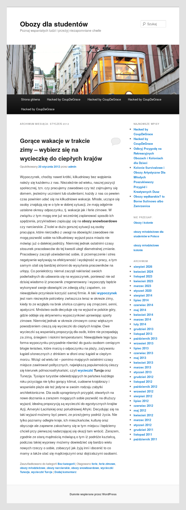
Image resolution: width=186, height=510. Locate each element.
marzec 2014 (142, 319)
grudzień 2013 (143, 329)
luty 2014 (140, 324)
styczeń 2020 (143, 290)
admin (72, 166)
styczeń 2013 (143, 372)
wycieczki (85, 370)
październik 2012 (145, 386)
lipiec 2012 (141, 401)
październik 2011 (145, 439)
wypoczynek (107, 292)
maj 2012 (140, 410)
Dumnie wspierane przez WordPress (93, 494)
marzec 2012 (142, 420)
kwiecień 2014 (143, 314)
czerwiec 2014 (143, 305)
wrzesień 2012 (143, 391)
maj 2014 (140, 310)
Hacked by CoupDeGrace (63, 99)
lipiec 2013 (141, 348)
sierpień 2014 (143, 295)
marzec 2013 (142, 367)
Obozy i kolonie (143, 223)
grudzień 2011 (143, 429)
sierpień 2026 (143, 266)
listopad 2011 (143, 434)
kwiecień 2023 (143, 281)
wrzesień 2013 (143, 343)
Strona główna (30, 99)
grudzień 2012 (143, 377)
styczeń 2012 (143, 425)
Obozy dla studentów (54, 24)
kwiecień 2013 (143, 362)
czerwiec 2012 (143, 405)
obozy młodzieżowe (32, 468)
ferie (95, 464)
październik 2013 (145, 338)
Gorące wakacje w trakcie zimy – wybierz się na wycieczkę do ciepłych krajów (61, 149)
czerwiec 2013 (143, 353)
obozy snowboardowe (85, 468)
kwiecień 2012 (143, 415)
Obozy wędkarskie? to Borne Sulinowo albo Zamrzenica (149, 201)
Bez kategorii (66, 464)
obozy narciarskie (58, 468)
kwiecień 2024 (143, 271)
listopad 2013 (143, 333)
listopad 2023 (143, 276)
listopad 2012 (143, 381)
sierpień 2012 (143, 396)
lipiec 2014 (141, 300)
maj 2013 (140, 358)
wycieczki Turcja (41, 472)
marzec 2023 (142, 286)
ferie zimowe (107, 464)
